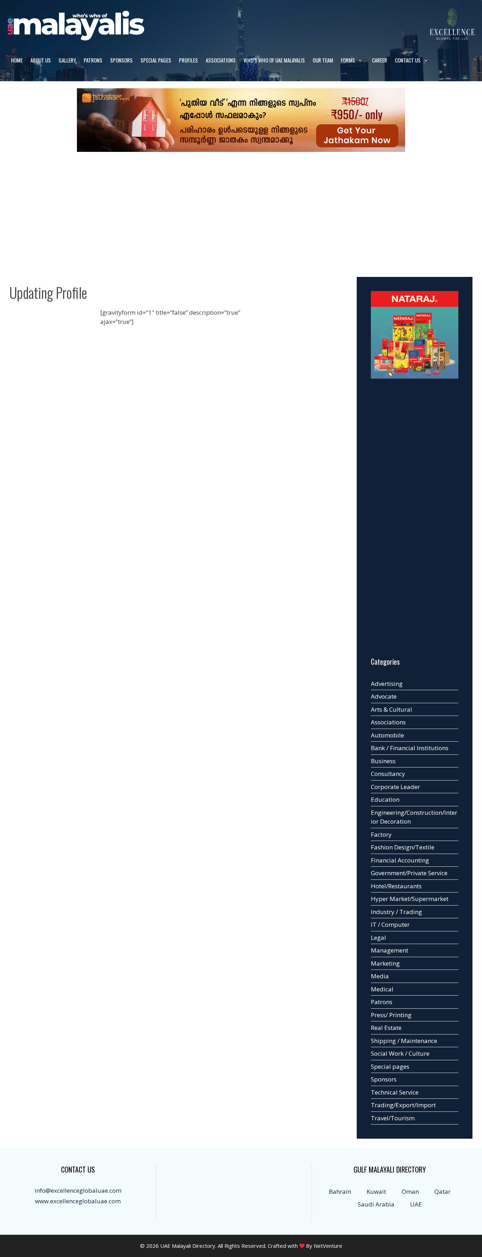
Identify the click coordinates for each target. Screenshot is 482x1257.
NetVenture (328, 1245)
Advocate (384, 696)
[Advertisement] (241, 210)
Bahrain (340, 1191)
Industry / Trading (396, 912)
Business (383, 761)
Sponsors (121, 60)
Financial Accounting (400, 860)
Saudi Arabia (376, 1204)
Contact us (408, 60)
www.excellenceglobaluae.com (78, 1201)
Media (380, 976)
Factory (381, 834)
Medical (382, 989)
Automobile (387, 735)
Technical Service (394, 1092)
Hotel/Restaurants (396, 886)
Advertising (387, 684)
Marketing (385, 963)
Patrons (93, 60)
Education (385, 799)
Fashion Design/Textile (402, 847)
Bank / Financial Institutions (409, 748)
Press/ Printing (391, 1015)
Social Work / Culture (400, 1053)
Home (17, 60)
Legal (378, 937)
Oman (410, 1191)
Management (389, 950)
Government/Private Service (409, 873)
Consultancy (388, 774)
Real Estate (386, 1028)
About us (40, 60)
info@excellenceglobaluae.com (78, 1190)
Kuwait (376, 1191)
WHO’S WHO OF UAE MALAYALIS (274, 60)
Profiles (188, 60)
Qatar (442, 1191)
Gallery (67, 60)
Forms (348, 60)
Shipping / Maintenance (404, 1041)
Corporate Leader (395, 787)
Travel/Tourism (393, 1118)
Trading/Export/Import (403, 1105)
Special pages (155, 60)
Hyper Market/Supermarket (409, 899)
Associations (221, 60)
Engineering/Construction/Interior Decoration (414, 817)
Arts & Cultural (391, 709)
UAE (416, 1204)
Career (379, 60)
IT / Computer (390, 924)
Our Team (323, 60)
